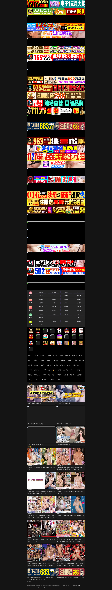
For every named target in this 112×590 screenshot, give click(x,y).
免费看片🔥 (51, 370)
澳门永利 (55, 355)
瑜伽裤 (66, 310)
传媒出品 (41, 317)
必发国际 (69, 365)
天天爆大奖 (37, 375)
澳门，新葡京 (51, 375)
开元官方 (30, 375)
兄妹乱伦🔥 (45, 380)
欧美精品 (66, 292)
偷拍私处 (49, 365)
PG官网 (36, 355)
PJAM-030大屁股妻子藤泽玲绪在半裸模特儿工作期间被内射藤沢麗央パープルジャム (70, 468)
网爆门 (78, 314)
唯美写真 (66, 314)
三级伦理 (41, 295)
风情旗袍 (41, 310)
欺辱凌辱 (41, 303)
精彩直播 (69, 360)
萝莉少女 (79, 292)
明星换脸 (54, 310)
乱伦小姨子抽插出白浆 (63, 444)
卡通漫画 (41, 314)
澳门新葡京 (76, 365)
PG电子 (61, 355)
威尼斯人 (30, 355)
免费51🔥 (72, 370)
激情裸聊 (65, 370)
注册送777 (74, 355)
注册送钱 (67, 355)
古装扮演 (41, 306)
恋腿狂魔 (79, 306)
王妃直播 (36, 365)
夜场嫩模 (62, 365)
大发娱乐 (30, 370)
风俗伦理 (79, 321)
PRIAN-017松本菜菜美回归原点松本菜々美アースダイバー (70, 492)
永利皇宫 (44, 370)
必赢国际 (42, 360)
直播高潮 (63, 360)
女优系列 (54, 306)
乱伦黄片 (43, 365)
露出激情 (54, 314)
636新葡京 (58, 370)
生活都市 (41, 321)
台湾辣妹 (41, 299)
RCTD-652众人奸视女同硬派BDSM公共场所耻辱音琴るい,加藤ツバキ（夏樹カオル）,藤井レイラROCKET (70, 565)
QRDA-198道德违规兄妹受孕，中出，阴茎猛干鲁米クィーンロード (41, 540)
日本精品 (54, 295)
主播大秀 (30, 365)
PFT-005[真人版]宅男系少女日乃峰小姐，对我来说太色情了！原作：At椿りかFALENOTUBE (41, 516)
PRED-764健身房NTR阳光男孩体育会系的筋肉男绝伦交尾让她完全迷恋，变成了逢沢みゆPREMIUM (41, 565)
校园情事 (54, 321)
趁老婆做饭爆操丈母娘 (34, 403)
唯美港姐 (66, 299)
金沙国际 (44, 375)
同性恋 (78, 317)
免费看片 (59, 375)
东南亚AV (79, 299)
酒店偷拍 (81, 360)
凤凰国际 (48, 360)
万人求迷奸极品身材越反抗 (35, 444)
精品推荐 (41, 292)
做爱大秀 (65, 375)
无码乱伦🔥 (80, 370)
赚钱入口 (60, 380)
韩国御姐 (54, 299)
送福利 (80, 355)
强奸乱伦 (54, 292)
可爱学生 (66, 306)
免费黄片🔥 (52, 380)
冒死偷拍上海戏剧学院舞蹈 (64, 424)
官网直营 (48, 355)
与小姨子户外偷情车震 (63, 403)
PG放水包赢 (55, 360)
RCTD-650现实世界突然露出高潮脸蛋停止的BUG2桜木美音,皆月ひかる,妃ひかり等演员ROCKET (69, 541)
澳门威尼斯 (79, 375)
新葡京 (29, 360)
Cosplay (66, 295)
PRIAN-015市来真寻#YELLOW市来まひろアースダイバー (41, 468)
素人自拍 (79, 295)
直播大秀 (72, 375)
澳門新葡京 (37, 370)
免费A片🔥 (37, 380)
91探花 (53, 303)
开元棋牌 (42, 355)
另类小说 (41, 325)
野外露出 (79, 303)
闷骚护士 (79, 310)
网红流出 (66, 303)
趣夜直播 (56, 365)
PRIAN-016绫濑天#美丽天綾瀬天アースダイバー (70, 516)
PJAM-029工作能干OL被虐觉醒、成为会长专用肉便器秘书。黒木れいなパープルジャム (41, 492)
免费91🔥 (30, 380)
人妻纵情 (66, 321)
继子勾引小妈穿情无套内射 (35, 424)
